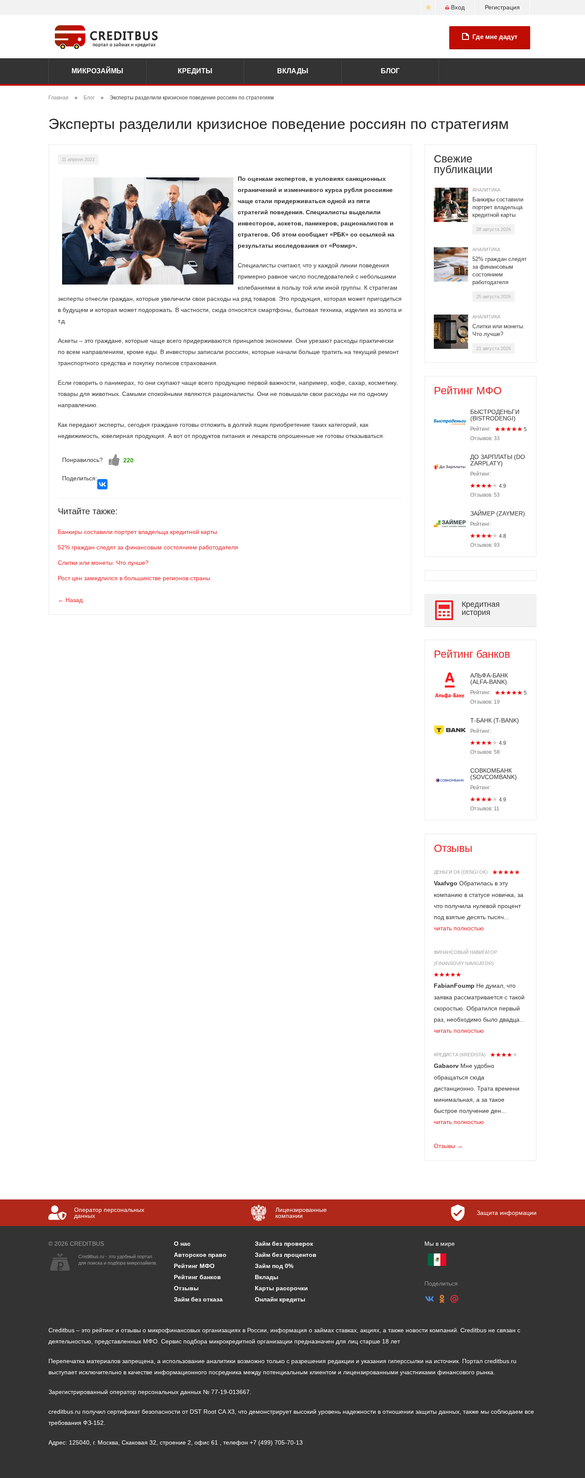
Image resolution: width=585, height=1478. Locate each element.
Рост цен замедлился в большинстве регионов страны (134, 578)
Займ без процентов (285, 1254)
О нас (182, 1243)
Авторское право (200, 1254)
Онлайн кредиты (280, 1299)
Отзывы (453, 848)
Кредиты (195, 71)
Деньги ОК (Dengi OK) (461, 872)
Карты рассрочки (281, 1288)
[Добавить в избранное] (428, 7)
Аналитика (486, 189)
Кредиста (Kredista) (460, 1054)
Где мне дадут (494, 36)
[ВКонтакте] (102, 484)
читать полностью (459, 928)
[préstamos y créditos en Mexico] (437, 1259)
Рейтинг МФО (467, 390)
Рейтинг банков (472, 654)
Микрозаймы (97, 71)
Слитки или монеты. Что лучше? (103, 562)
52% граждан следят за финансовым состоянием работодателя (148, 547)
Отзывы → (448, 1145)
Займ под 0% (274, 1265)
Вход (458, 7)
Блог (390, 71)
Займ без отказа (198, 1299)
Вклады (292, 71)
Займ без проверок (284, 1243)
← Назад (70, 600)
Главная (58, 98)
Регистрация (502, 7)
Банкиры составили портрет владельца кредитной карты (137, 531)
